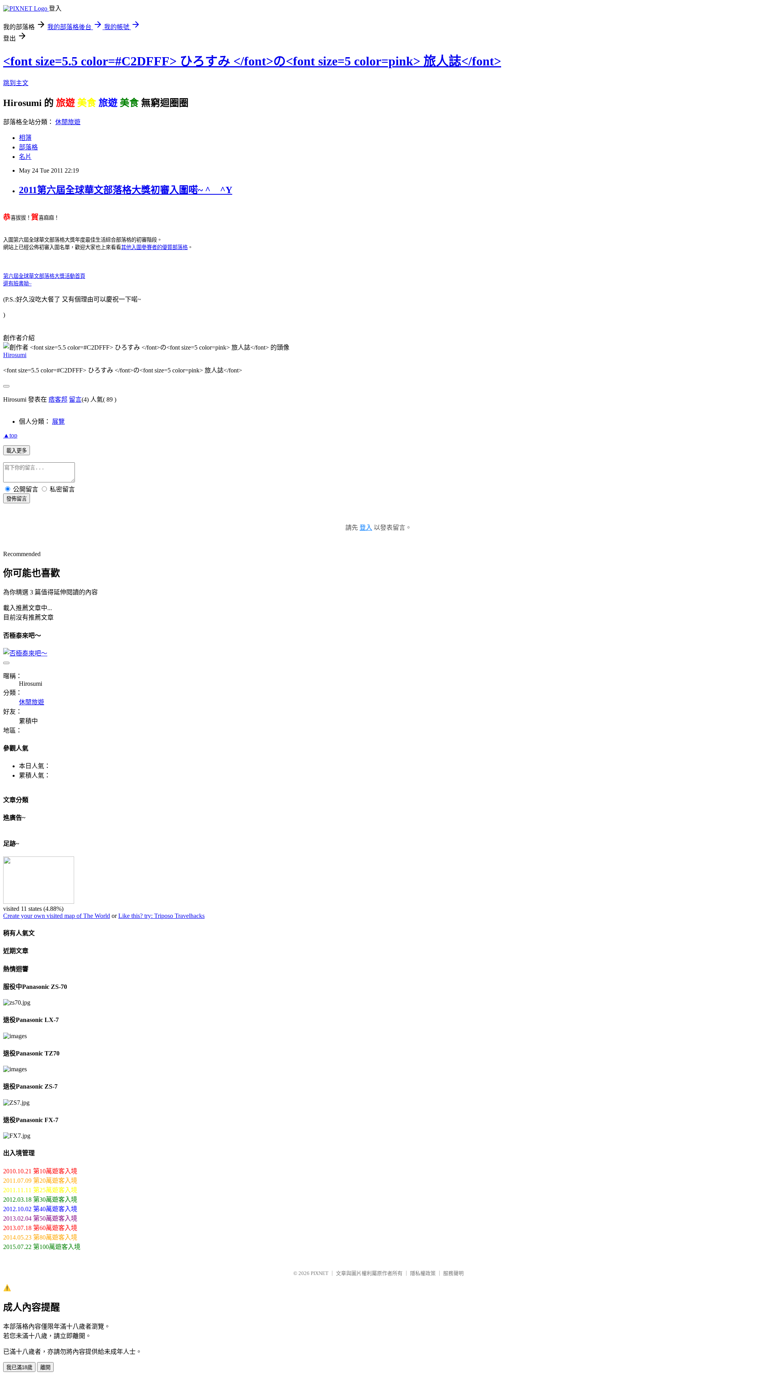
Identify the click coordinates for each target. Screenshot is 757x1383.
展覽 (58, 421)
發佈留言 (16, 499)
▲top (10, 435)
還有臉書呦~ (17, 284)
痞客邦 (57, 399)
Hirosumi (14, 355)
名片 (25, 156)
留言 (75, 399)
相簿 (25, 137)
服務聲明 (453, 1273)
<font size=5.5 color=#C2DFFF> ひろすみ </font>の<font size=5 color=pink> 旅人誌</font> (252, 61)
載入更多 (16, 451)
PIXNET (319, 1273)
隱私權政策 (423, 1273)
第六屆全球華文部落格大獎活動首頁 (44, 276)
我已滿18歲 (19, 1367)
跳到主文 (15, 83)
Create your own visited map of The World (56, 915)
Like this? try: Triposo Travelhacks (161, 915)
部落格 (28, 147)
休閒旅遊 (67, 122)
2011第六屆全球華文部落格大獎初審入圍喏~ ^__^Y (125, 190)
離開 (45, 1367)
